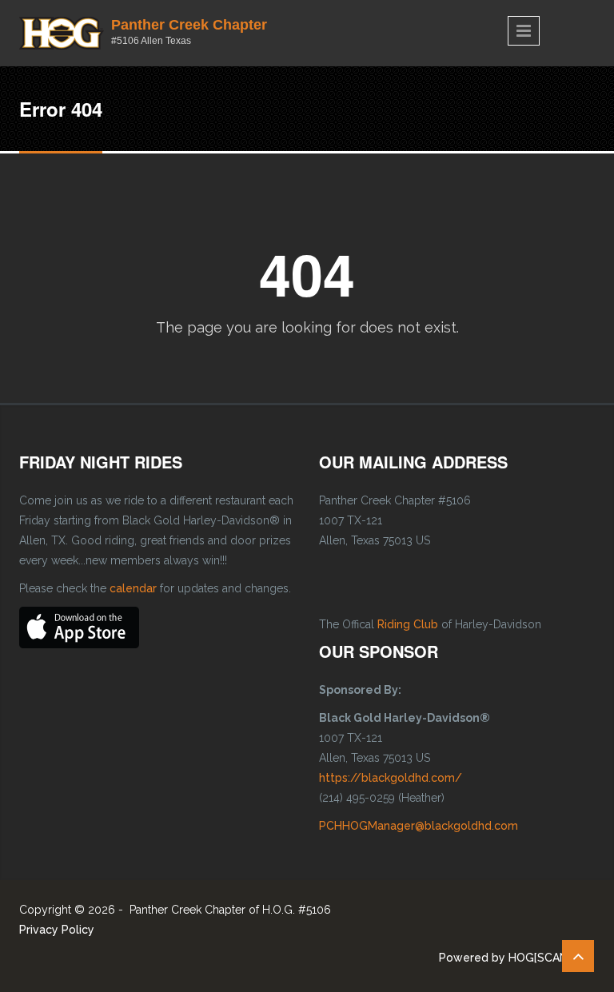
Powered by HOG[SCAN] (505, 957)
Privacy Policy (56, 929)
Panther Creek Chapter (189, 25)
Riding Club (407, 624)
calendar (133, 588)
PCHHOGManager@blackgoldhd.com (418, 825)
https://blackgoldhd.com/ (390, 777)
